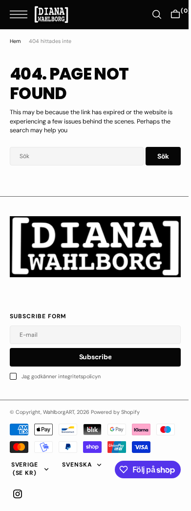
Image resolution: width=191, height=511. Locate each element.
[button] (21, 14)
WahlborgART (58, 408)
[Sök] (149, 14)
